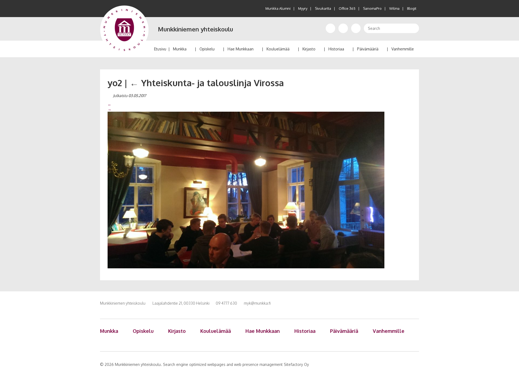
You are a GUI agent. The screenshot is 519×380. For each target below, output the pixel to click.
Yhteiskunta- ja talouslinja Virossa (207, 82)
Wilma (394, 8)
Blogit (411, 8)
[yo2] (246, 189)
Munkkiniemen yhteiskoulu (195, 29)
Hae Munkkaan (241, 49)
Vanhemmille (402, 49)
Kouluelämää (278, 49)
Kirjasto (308, 49)
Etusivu (160, 49)
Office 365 (347, 8)
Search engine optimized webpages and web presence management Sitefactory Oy (236, 364)
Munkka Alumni (278, 8)
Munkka (180, 49)
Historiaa (336, 49)
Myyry (302, 8)
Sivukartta (323, 8)
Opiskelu (207, 49)
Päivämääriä (367, 49)
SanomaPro (372, 8)
